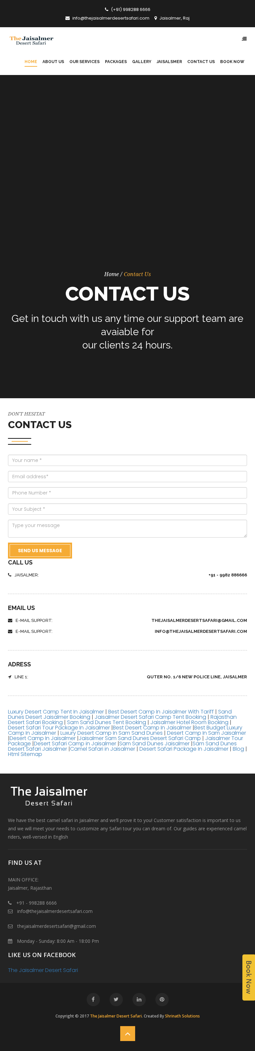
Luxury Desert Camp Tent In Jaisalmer (56, 711)
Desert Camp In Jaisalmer (43, 738)
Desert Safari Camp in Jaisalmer (76, 743)
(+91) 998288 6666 (130, 9)
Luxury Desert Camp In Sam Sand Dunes (111, 733)
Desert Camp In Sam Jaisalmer (206, 733)
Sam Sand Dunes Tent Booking (106, 722)
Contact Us (137, 274)
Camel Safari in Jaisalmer (103, 749)
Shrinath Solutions (182, 1016)
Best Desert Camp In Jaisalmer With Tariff (161, 711)
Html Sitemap (25, 754)
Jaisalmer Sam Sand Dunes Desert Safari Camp (140, 738)
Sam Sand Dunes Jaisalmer (154, 743)
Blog (238, 749)
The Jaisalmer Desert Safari (43, 970)
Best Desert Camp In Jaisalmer (152, 727)
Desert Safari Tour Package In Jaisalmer (59, 727)
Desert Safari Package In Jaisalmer (183, 749)
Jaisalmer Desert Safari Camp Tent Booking (151, 717)
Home (111, 274)
